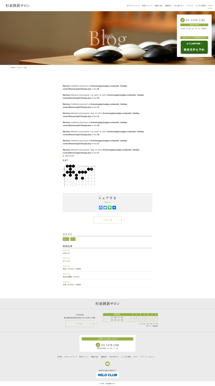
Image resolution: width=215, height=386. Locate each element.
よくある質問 (200, 5)
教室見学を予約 (194, 47)
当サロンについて (133, 5)
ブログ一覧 (107, 220)
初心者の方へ (179, 5)
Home (13, 67)
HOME (59, 357)
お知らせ (66, 239)
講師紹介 (168, 5)
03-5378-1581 (195, 20)
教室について (147, 5)
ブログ (210, 5)
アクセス (189, 5)
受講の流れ (159, 5)
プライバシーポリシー (147, 357)
